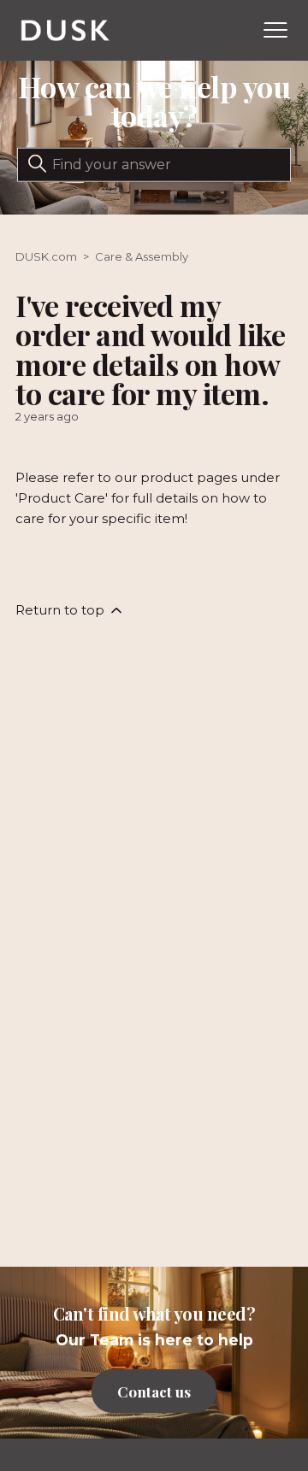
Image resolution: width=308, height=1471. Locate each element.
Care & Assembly (141, 256)
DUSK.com (46, 256)
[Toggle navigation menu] (275, 31)
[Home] (65, 30)
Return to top (61, 610)
